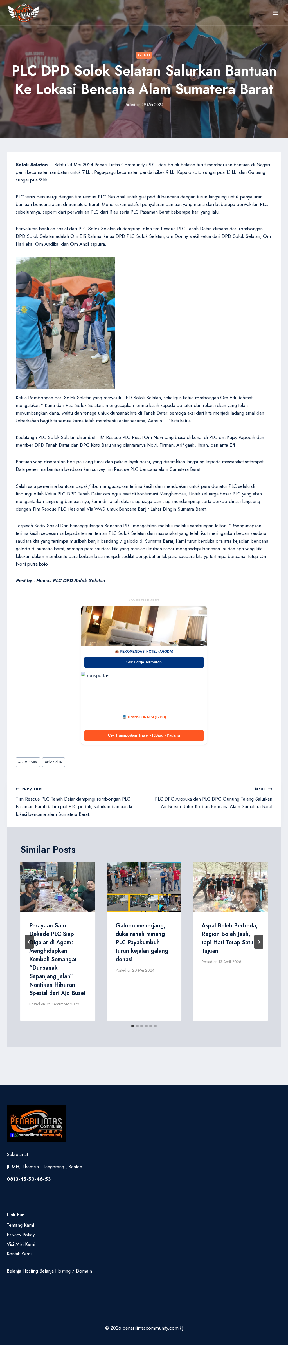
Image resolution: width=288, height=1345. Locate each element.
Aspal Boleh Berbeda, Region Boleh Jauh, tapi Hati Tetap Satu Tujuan (230, 938)
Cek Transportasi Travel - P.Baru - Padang (144, 735)
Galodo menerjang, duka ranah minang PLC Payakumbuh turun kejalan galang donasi (142, 942)
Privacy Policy (21, 1234)
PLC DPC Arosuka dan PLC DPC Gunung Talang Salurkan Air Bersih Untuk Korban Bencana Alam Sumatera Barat (213, 798)
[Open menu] (275, 13)
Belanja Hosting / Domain (65, 1271)
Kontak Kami (19, 1253)
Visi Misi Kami (21, 1244)
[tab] (132, 1026)
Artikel (144, 55)
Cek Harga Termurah (144, 662)
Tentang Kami (20, 1225)
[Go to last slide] (29, 942)
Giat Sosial (28, 762)
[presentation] (57, 887)
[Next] (258, 942)
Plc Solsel (53, 762)
